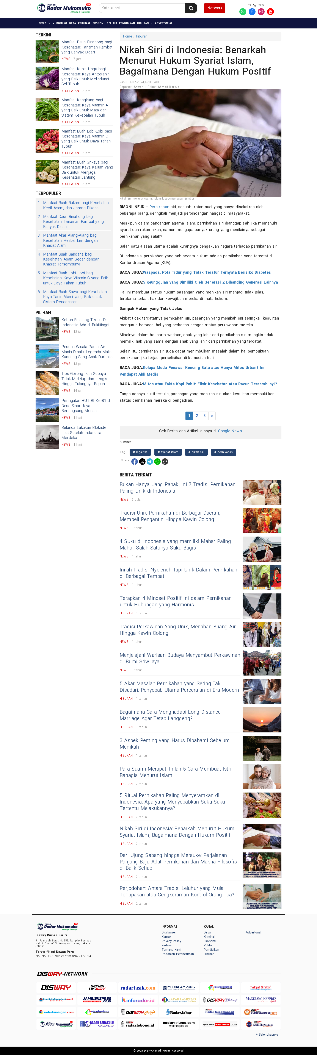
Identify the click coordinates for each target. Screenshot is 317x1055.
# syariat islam (168, 452)
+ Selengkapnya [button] (267, 1034)
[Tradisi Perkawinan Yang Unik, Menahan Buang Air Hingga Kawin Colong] (262, 634)
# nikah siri (196, 452)
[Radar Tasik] (138, 987)
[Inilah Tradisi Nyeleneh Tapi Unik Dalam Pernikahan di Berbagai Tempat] (262, 577)
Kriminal (84, 23)
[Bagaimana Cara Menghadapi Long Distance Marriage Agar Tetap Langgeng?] (262, 719)
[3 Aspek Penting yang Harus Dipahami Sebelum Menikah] (262, 748)
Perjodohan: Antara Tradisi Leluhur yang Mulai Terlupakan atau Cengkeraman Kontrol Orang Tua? (177, 892)
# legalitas (140, 452)
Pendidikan (127, 23)
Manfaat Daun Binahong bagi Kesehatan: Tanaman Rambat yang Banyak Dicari (86, 47)
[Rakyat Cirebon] (261, 987)
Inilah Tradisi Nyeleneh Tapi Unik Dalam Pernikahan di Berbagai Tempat (178, 573)
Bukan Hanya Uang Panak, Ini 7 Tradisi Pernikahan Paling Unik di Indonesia (177, 488)
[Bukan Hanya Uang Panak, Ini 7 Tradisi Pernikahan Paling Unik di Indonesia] (262, 492)
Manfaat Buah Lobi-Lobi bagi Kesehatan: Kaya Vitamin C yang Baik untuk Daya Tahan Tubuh (86, 138)
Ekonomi (98, 23)
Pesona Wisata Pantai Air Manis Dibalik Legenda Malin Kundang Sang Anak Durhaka (87, 352)
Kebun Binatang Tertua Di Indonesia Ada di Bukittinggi (85, 322)
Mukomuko (59, 23)
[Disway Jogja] (138, 1012)
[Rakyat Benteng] (220, 1024)
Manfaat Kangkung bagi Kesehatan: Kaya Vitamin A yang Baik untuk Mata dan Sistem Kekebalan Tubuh (84, 107)
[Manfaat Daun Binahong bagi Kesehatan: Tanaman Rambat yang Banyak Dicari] (47, 51)
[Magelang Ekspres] (261, 999)
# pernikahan (223, 452)
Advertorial (164, 23)
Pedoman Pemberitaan (178, 954)
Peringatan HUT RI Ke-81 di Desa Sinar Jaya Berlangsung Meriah (86, 406)
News (42, 23)
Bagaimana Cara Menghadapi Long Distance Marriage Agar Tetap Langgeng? (170, 715)
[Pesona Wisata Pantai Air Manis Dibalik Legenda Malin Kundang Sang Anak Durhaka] (47, 356)
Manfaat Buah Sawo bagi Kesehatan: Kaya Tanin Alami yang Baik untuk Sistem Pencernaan (72, 296)
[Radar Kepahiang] (220, 1012)
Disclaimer (169, 932)
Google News (230, 431)
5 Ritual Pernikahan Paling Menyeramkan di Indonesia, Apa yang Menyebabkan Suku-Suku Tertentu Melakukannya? (172, 802)
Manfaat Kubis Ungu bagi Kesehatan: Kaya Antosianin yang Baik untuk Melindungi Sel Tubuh (85, 76)
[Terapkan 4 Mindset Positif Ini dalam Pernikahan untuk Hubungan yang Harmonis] (262, 606)
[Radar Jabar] (179, 1012)
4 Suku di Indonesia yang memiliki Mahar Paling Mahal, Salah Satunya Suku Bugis (175, 545)
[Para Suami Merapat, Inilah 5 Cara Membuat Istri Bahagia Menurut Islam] (262, 776)
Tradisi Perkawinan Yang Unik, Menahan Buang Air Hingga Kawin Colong (178, 630)
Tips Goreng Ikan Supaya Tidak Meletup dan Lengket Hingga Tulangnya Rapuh (85, 379)
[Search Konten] (191, 8)
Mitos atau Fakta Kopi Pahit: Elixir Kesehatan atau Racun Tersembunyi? (210, 384)
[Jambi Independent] (56, 999)
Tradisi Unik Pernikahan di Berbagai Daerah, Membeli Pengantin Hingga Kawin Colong (170, 516)
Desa (72, 23)
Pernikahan (159, 207)
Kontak (166, 937)
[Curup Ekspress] (261, 1012)
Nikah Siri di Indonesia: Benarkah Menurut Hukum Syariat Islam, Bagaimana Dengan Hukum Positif (177, 832)
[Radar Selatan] (261, 1024)
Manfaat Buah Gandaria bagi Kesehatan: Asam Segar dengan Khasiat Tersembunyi (68, 259)
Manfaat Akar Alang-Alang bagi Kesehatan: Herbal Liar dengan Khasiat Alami (68, 240)
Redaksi (167, 945)
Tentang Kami (171, 949)
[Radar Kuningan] (56, 1012)
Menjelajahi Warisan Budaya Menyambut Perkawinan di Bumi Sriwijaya (180, 658)
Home (127, 36)
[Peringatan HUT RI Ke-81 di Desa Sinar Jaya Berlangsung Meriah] (47, 410)
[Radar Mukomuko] (56, 1024)
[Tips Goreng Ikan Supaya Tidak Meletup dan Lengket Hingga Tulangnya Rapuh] (47, 383)
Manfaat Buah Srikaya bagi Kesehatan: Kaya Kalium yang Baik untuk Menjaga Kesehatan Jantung (87, 169)
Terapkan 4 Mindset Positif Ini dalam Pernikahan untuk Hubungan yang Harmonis (176, 602)
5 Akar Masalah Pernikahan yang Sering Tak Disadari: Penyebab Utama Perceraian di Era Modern (179, 687)
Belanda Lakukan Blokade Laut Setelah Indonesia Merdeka (83, 433)
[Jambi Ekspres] (97, 999)
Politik (112, 23)
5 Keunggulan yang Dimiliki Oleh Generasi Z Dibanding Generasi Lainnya (210, 282)
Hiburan (143, 23)
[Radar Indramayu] (220, 987)
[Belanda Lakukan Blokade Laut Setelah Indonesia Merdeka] (47, 437)
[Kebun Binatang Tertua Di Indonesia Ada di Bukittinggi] (47, 329)
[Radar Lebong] (138, 1024)
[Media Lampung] (179, 987)
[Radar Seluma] (179, 1024)
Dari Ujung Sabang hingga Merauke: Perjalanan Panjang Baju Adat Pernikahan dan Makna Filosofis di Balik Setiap (178, 862)
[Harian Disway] (97, 987)
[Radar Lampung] (179, 999)
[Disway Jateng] (220, 999)
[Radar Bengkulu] (97, 1024)
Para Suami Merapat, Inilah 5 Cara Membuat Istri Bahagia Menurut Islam (175, 772)
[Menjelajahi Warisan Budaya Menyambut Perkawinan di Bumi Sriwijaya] (262, 663)
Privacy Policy (171, 941)
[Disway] (56, 987)
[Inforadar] (138, 999)
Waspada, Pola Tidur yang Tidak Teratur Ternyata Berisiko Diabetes (207, 272)
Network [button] (214, 8)
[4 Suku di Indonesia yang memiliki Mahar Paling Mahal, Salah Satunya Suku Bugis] (262, 549)
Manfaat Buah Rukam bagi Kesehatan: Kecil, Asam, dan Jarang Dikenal (73, 205)
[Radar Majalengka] (97, 1012)
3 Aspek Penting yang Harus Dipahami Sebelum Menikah (175, 744)
